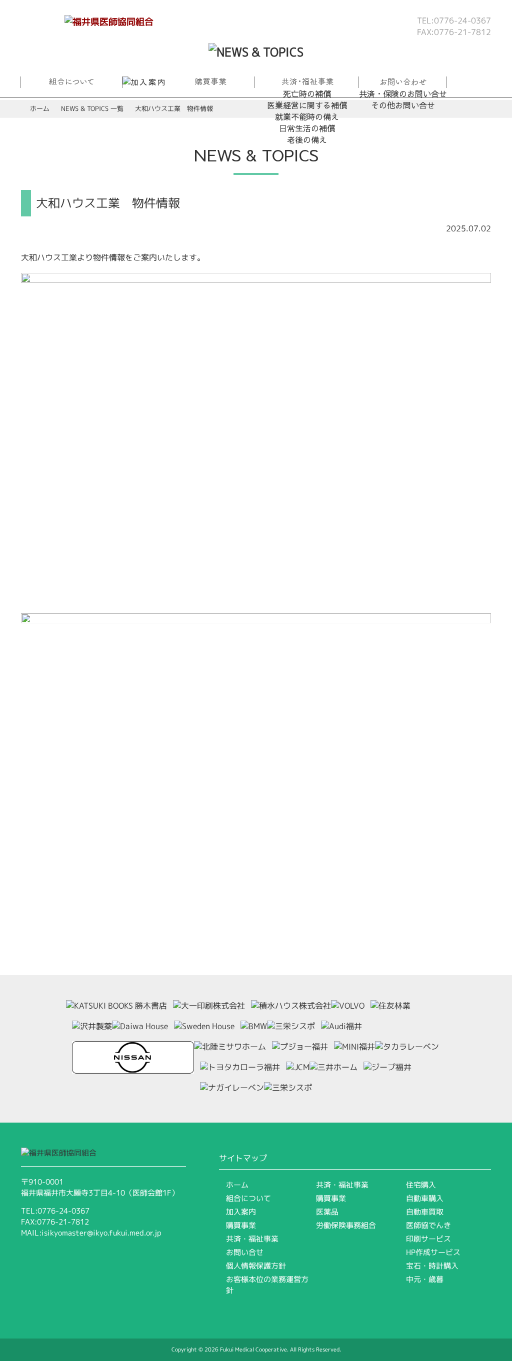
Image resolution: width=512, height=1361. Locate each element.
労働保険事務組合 (346, 1225)
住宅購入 (421, 1185)
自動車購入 (425, 1198)
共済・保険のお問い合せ (403, 93)
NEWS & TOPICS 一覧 (92, 108)
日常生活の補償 (307, 127)
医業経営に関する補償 (307, 104)
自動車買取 (425, 1212)
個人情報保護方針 (256, 1266)
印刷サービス (428, 1239)
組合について (248, 1198)
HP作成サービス (433, 1252)
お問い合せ (245, 1252)
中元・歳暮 (425, 1279)
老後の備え (307, 139)
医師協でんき (428, 1225)
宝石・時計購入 (432, 1266)
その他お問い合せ (403, 104)
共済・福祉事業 (252, 1239)
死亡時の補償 (307, 93)
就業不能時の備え (307, 116)
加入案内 (241, 1212)
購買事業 (241, 1225)
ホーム (40, 108)
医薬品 (327, 1212)
